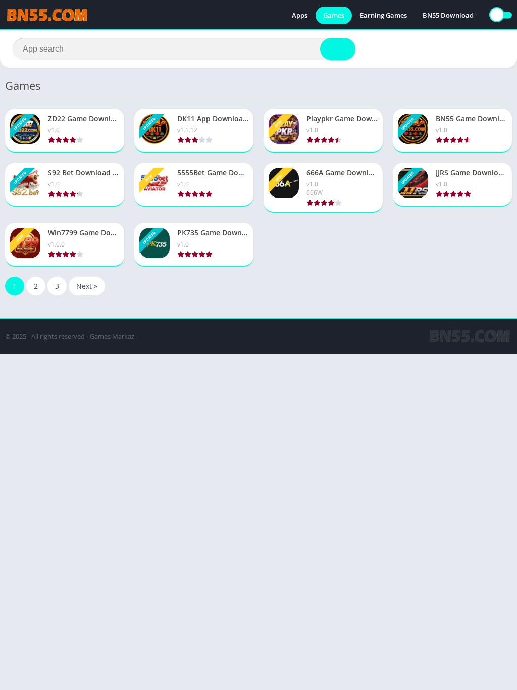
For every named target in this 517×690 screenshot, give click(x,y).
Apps (299, 15)
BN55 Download (448, 15)
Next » (86, 286)
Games (333, 15)
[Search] (337, 49)
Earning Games (383, 15)
